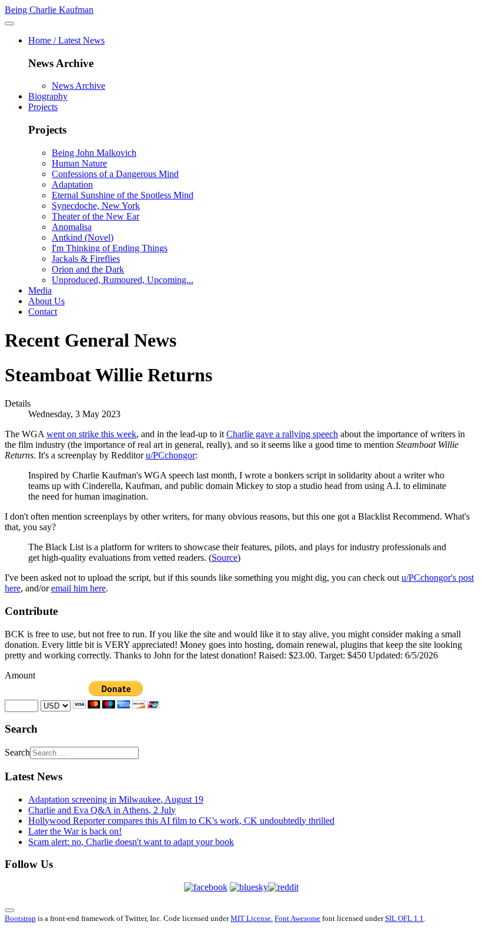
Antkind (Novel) (82, 237)
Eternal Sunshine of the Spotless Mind (122, 195)
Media (40, 290)
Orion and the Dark (88, 269)
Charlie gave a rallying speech (282, 434)
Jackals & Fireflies (86, 259)
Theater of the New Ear (95, 216)
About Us (46, 301)
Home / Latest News (66, 40)
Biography (48, 96)
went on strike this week (91, 434)
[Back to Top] (9, 910)
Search (17, 752)
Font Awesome (297, 918)
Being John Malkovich (94, 153)
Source (224, 558)
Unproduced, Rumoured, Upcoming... (122, 280)
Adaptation (72, 184)
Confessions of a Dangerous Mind (115, 174)
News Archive (78, 86)
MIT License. (251, 918)
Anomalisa (72, 227)
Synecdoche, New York (96, 206)
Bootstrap (20, 918)
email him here (78, 588)
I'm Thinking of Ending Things (110, 248)
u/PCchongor (170, 455)
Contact (42, 312)
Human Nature (79, 163)
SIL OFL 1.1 (404, 918)
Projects (43, 107)
